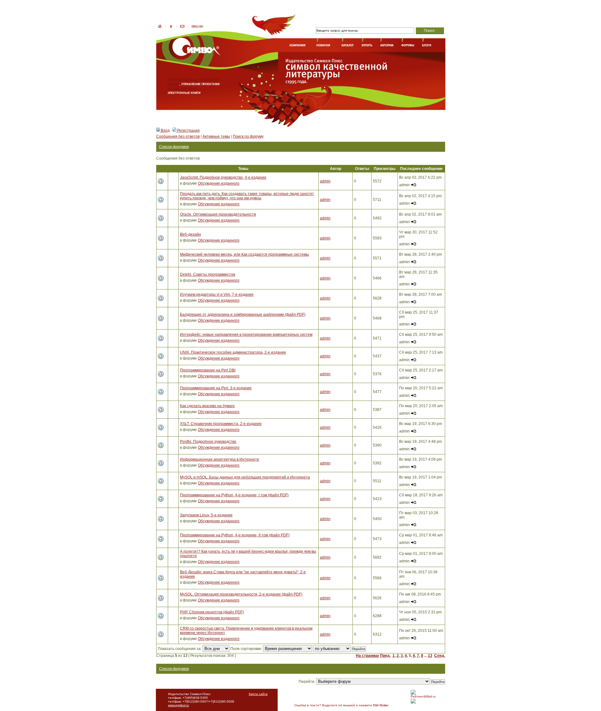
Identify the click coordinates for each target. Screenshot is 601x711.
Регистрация (188, 130)
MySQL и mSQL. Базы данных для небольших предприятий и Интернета (245, 477)
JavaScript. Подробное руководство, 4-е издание (223, 177)
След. (439, 655)
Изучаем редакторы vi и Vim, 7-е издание (217, 294)
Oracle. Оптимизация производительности (218, 214)
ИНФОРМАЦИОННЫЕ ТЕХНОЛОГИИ (192, 79)
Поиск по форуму (248, 136)
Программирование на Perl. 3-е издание (216, 388)
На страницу (367, 655)
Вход (165, 130)
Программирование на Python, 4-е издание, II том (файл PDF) (235, 535)
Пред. (385, 655)
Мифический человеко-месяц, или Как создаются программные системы (244, 254)
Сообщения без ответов (178, 136)
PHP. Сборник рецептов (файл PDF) (212, 612)
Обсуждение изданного (218, 183)
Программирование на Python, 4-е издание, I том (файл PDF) (234, 495)
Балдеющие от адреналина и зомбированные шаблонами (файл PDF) (243, 314)
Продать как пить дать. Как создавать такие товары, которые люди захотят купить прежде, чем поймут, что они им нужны (247, 196)
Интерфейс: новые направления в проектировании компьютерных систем (246, 334)
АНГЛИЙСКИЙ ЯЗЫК (181, 88)
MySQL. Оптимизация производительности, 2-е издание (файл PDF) (241, 594)
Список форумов (174, 147)
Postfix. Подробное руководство (208, 441)
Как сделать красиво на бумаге (207, 406)
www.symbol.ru (178, 705)
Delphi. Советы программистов (207, 274)
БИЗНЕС (173, 84)
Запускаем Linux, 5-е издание (206, 515)
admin (325, 181)
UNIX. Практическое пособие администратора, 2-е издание (233, 352)
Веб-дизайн (190, 234)
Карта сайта (258, 694)
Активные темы (216, 136)
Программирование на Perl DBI (207, 370)
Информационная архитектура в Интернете (219, 459)
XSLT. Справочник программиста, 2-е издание (221, 424)
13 (430, 655)
